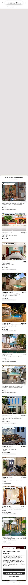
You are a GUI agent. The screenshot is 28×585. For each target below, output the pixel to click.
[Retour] (3, 2)
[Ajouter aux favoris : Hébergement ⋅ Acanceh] (25, 274)
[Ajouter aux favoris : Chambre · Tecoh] (25, 243)
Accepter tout (14, 569)
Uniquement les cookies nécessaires (14, 573)
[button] (5, 207)
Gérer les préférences (14, 576)
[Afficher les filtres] (25, 2)
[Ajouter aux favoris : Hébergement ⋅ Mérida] (25, 184)
